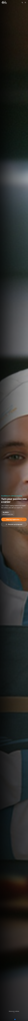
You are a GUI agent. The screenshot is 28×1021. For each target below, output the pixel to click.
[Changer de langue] (22, 2)
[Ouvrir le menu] (25, 2)
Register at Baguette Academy (13, 523)
